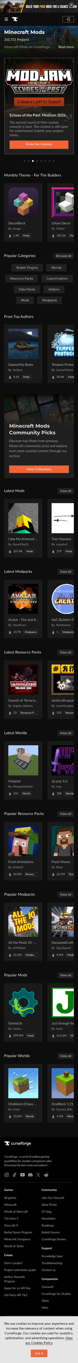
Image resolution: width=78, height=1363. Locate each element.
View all (65, 491)
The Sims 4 (11, 1218)
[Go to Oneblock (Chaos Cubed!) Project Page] (23, 1093)
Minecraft (10, 1204)
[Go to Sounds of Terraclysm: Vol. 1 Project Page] (23, 689)
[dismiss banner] (71, 5)
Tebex (45, 1300)
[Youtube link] (22, 1174)
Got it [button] (39, 1353)
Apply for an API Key (17, 1288)
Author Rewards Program (14, 1279)
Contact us (49, 1270)
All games (10, 1198)
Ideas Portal (49, 1204)
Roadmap (48, 1225)
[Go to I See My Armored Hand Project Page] (23, 528)
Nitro (45, 1307)
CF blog (46, 1211)
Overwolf (47, 1287)
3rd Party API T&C (16, 1295)
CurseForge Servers (54, 1239)
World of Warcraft (16, 1211)
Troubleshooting (52, 1263)
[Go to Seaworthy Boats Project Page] (23, 354)
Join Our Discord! (53, 1198)
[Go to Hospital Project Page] (23, 770)
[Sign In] (68, 19)
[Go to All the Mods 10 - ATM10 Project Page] (23, 932)
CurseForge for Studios (56, 1294)
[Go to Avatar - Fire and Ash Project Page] (23, 609)
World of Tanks (14, 1246)
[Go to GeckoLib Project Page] (23, 1012)
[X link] (38, 1174)
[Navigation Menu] (6, 19)
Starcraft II (11, 1225)
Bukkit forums (51, 1232)
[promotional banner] (39, 6)
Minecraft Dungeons (17, 1239)
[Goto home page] (15, 19)
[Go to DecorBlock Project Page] (23, 212)
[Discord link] (30, 1174)
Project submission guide (20, 1270)
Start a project (13, 1263)
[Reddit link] (46, 1174)
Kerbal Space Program (18, 1232)
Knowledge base (52, 1256)
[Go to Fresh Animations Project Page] (23, 851)
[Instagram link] (6, 1174)
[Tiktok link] (14, 1174)
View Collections (39, 469)
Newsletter (49, 1218)
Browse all (63, 256)
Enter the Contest (39, 144)
